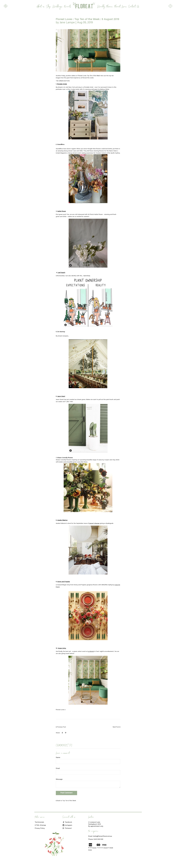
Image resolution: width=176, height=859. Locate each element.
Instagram (68, 825)
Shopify (106, 847)
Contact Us (133, 7)
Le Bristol (91, 651)
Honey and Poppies (63, 581)
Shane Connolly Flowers (65, 457)
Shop (48, 7)
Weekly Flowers (105, 7)
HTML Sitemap (40, 825)
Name (58, 757)
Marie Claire (113, 151)
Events (67, 7)
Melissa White (104, 89)
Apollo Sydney (115, 153)
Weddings (57, 7)
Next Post (116, 727)
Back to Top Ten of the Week (66, 800)
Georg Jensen (68, 151)
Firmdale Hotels (62, 84)
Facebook (68, 822)
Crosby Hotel (75, 89)
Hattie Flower (61, 211)
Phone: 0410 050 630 (95, 839)
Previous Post (61, 727)
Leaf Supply (61, 272)
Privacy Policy (40, 828)
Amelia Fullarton (62, 520)
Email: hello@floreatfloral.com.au (100, 836)
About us (40, 7)
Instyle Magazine (61, 153)
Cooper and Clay (109, 460)
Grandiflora (60, 144)
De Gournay (61, 331)
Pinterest (68, 828)
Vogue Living (62, 648)
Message (59, 779)
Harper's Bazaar (94, 523)
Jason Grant (61, 396)
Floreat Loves (120, 7)
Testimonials (39, 822)
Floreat (94, 847)
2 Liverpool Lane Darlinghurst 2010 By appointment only (95, 824)
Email (58, 768)
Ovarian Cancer (101, 153)
